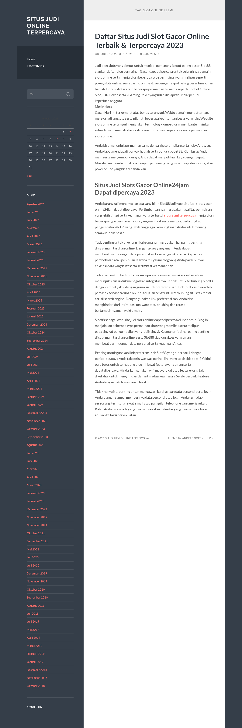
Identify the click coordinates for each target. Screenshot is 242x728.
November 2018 (37, 677)
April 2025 (33, 292)
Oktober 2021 (36, 533)
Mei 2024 (33, 372)
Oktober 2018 (36, 685)
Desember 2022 (37, 509)
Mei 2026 (33, 228)
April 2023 (33, 477)
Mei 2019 (33, 629)
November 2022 (37, 517)
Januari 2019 (35, 661)
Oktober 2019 (36, 589)
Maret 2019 (34, 645)
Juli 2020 (33, 557)
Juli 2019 (33, 613)
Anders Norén (193, 438)
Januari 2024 (35, 404)
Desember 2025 (37, 268)
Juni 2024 (33, 364)
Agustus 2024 (35, 348)
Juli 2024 (33, 356)
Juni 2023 (33, 461)
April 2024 (33, 380)
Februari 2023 (36, 493)
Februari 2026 (36, 252)
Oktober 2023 (36, 428)
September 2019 (37, 597)
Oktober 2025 (36, 284)
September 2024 (37, 340)
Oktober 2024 (36, 332)
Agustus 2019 (35, 605)
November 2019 (37, 581)
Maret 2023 (34, 485)
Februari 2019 (36, 653)
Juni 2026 (33, 220)
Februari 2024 (36, 396)
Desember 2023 (37, 412)
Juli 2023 (33, 453)
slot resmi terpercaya (180, 215)
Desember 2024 (37, 324)
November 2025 (37, 276)
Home (31, 59)
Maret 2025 (34, 300)
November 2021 (37, 525)
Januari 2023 (35, 501)
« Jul (29, 175)
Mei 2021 (33, 549)
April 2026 (33, 236)
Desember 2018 (37, 669)
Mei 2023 (33, 469)
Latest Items (35, 66)
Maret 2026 (34, 244)
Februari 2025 (36, 308)
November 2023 (37, 420)
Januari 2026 (35, 260)
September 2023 (37, 437)
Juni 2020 (33, 565)
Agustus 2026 (35, 204)
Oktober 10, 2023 (108, 53)
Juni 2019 (33, 621)
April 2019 (33, 637)
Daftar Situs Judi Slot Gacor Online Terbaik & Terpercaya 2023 (152, 40)
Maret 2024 (34, 388)
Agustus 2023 (35, 445)
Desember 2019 (37, 573)
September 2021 (37, 541)
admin (131, 53)
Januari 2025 (35, 316)
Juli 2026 (33, 212)
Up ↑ (210, 438)
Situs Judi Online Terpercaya (46, 26)
